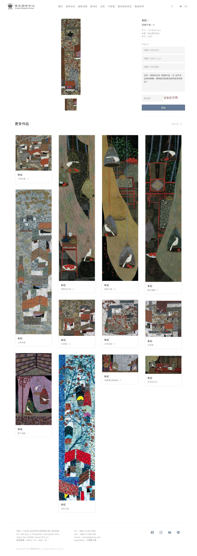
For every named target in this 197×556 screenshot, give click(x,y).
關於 (60, 6)
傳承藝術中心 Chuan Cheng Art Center (22, 6)
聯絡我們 (139, 6)
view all (175, 124)
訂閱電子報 (91, 540)
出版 (102, 6)
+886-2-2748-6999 (87, 531)
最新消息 (70, 6)
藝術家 (93, 6)
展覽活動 (82, 6)
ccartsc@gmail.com (91, 537)
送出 (163, 107)
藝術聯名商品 (125, 6)
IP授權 (111, 6)
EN (185, 6)
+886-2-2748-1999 (87, 534)
